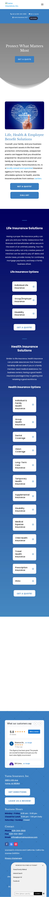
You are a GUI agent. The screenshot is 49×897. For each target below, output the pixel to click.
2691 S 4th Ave (11, 780)
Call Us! (24, 195)
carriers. (38, 178)
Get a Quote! (24, 186)
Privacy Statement (13, 858)
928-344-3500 (19, 830)
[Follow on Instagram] (16, 844)
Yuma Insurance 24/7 (21, 17)
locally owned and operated (20, 168)
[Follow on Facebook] (7, 844)
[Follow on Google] (11, 844)
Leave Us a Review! (20, 801)
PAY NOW (33, 18)
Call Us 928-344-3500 (19, 14)
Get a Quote (34, 14)
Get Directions (17, 792)
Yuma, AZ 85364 (12, 783)
